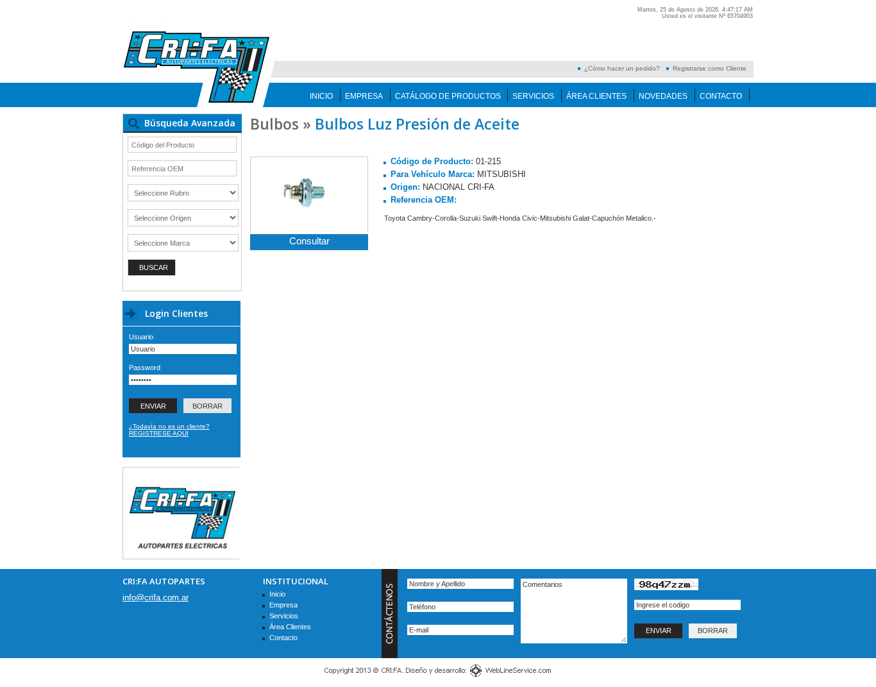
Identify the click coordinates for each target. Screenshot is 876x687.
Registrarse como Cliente (709, 68)
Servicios (533, 96)
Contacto (721, 96)
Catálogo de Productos (448, 96)
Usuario (141, 337)
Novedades (663, 96)
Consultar (309, 240)
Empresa (364, 96)
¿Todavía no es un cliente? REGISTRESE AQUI (169, 430)
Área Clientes (596, 96)
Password (144, 367)
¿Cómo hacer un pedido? (622, 68)
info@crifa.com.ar (155, 597)
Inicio (321, 96)
